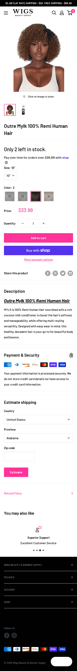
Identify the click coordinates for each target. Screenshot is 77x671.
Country (9, 411)
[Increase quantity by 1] (43, 223)
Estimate (16, 472)
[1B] (23, 196)
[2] (36, 196)
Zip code (9, 448)
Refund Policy (13, 493)
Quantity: (10, 223)
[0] (69, 12)
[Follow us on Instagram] (14, 635)
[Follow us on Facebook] (6, 635)
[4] (49, 196)
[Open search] (54, 13)
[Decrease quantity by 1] (23, 223)
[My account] (62, 13)
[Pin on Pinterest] (55, 273)
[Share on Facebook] (48, 273)
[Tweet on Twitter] (63, 273)
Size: (9, 167)
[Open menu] (6, 13)
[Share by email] (70, 273)
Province (10, 429)
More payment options (38, 259)
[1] (10, 196)
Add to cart (38, 238)
